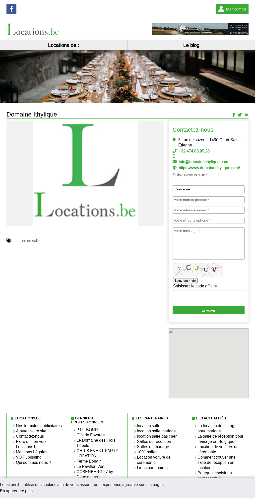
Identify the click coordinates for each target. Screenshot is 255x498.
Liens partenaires (152, 467)
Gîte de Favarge (90, 435)
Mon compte (236, 9)
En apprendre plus (16, 491)
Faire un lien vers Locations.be (31, 444)
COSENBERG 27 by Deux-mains (94, 474)
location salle (148, 425)
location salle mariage (156, 431)
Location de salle (26, 240)
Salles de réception (154, 441)
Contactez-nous (30, 436)
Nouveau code (185, 281)
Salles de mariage (153, 446)
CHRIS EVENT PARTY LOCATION (97, 453)
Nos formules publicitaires (39, 425)
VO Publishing (29, 457)
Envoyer (208, 310)
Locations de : (63, 45)
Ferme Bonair (88, 461)
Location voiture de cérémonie (154, 460)
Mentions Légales (31, 452)
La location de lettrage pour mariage (217, 428)
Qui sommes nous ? (33, 462)
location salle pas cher (157, 436)
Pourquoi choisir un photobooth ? (214, 475)
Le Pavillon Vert (90, 466)
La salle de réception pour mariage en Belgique (220, 439)
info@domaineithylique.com (203, 161)
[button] (159, 125)
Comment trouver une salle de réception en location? (216, 462)
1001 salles (147, 452)
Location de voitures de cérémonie (218, 449)
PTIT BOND (87, 429)
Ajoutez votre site (31, 431)
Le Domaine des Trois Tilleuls (95, 443)
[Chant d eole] (200, 33)
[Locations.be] (33, 33)
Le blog (191, 45)
